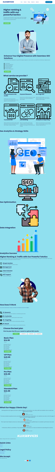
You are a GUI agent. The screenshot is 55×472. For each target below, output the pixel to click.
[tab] (16, 334)
